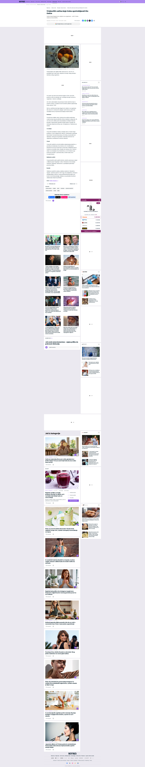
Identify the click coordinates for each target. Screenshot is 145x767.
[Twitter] (70, 763)
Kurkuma (62, 188)
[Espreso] (61, 758)
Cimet (58, 188)
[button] (77, 21)
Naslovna (48, 7)
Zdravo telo (53, 7)
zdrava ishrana (49, 190)
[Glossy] (72, 758)
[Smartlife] (81, 758)
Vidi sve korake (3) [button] (73, 500)
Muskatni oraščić (69, 188)
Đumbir (54, 188)
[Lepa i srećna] (76, 758)
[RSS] (75, 763)
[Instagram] (72, 763)
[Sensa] (22, 1)
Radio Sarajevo (53, 180)
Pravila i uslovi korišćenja (61, 760)
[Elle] (66, 758)
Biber (58, 190)
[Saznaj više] (99, 272)
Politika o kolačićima (73, 760)
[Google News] (78, 763)
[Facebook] (67, 763)
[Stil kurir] (68, 758)
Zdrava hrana (48, 188)
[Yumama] (86, 758)
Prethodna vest (52, 183)
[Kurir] (52, 758)
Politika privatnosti (81, 760)
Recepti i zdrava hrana (61, 7)
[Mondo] (57, 758)
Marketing (87, 760)
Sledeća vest (72, 183)
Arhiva (91, 760)
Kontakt (68, 760)
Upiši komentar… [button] (52, 347)
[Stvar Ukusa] (92, 758)
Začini (55, 190)
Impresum (55, 760)
